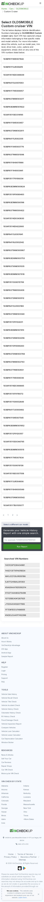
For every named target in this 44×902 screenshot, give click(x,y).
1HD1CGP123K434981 (15, 565)
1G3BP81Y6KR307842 (13, 59)
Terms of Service (25, 854)
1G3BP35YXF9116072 (13, 394)
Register (4, 667)
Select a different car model (15, 524)
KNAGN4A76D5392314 (15, 587)
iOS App (4, 649)
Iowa (3, 823)
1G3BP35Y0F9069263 (13, 346)
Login (3, 671)
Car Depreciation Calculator (12, 739)
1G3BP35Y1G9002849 (13, 402)
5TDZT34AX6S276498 (15, 593)
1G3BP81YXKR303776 (13, 147)
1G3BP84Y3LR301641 (13, 234)
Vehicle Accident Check (10, 705)
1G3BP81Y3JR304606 (13, 481)
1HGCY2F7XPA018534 (15, 571)
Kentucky (27, 793)
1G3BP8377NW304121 (13, 370)
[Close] (38, 894)
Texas (25, 815)
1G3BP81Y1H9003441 (13, 170)
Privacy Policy (10, 857)
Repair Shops (6, 766)
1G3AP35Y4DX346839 (13, 75)
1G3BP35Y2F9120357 (13, 433)
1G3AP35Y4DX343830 (13, 218)
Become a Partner (29, 857)
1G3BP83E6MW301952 (13, 425)
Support (4, 678)
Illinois (3, 815)
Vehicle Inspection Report (11, 724)
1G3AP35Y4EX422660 (13, 226)
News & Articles (7, 755)
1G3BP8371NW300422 (13, 210)
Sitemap (22, 860)
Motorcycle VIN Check (10, 773)
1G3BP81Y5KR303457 (13, 123)
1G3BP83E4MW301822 (13, 107)
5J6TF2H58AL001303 (15, 582)
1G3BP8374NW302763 (13, 362)
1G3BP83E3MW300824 (14, 186)
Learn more (22, 897)
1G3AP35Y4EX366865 (13, 386)
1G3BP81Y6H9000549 (13, 489)
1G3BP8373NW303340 (14, 314)
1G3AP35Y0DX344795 (13, 441)
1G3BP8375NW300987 (14, 250)
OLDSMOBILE (22, 9)
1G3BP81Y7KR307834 (13, 457)
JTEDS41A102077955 (15, 604)
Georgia (4, 808)
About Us (4, 638)
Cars (11, 9)
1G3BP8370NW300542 (14, 497)
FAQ (3, 682)
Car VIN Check (7, 770)
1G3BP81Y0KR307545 (13, 418)
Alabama (4, 786)
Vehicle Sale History (9, 694)
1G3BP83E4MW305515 (13, 449)
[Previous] (3, 515)
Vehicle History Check (10, 709)
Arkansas (4, 793)
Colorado (5, 801)
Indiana (26, 786)
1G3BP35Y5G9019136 (13, 465)
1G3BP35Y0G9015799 (13, 282)
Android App (6, 653)
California (5, 797)
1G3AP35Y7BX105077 (13, 505)
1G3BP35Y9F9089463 (13, 194)
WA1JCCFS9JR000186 (15, 576)
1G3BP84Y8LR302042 (13, 242)
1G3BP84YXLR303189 (13, 306)
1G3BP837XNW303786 (14, 354)
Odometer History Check (11, 713)
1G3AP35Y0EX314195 (13, 115)
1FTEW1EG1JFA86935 (15, 609)
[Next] (17, 515)
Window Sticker (7, 742)
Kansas (26, 790)
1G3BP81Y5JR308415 (13, 67)
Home (4, 9)
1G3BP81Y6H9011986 (13, 162)
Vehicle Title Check (9, 702)
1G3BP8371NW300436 (13, 290)
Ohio (25, 812)
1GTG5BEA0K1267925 (15, 598)
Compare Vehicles (8, 728)
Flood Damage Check (9, 720)
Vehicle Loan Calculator (10, 731)
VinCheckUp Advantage (10, 645)
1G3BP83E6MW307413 (13, 330)
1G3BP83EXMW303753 (14, 258)
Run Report (22, 546)
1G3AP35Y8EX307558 (13, 473)
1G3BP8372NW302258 (14, 338)
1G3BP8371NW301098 (13, 154)
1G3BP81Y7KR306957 (13, 91)
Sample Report (7, 656)
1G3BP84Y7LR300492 (13, 410)
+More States (28, 819)
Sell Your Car (6, 759)
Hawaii (3, 812)
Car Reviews (6, 762)
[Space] (21, 830)
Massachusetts (29, 804)
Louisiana (27, 797)
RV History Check (8, 716)
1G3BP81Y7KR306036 (13, 378)
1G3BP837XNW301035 (13, 266)
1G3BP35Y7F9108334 (13, 178)
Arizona (4, 790)
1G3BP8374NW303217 (13, 99)
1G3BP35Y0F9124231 (13, 322)
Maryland (27, 801)
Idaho (3, 819)
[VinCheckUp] (12, 3)
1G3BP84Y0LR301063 (13, 83)
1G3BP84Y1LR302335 (13, 139)
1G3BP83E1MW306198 (13, 202)
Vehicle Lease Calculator (11, 735)
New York (27, 808)
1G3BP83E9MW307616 (14, 274)
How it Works (6, 642)
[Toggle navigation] (40, 3)
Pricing (4, 674)
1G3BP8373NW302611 (13, 131)
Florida (4, 804)
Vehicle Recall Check (9, 698)
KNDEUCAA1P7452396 (15, 615)
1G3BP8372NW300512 (13, 298)
